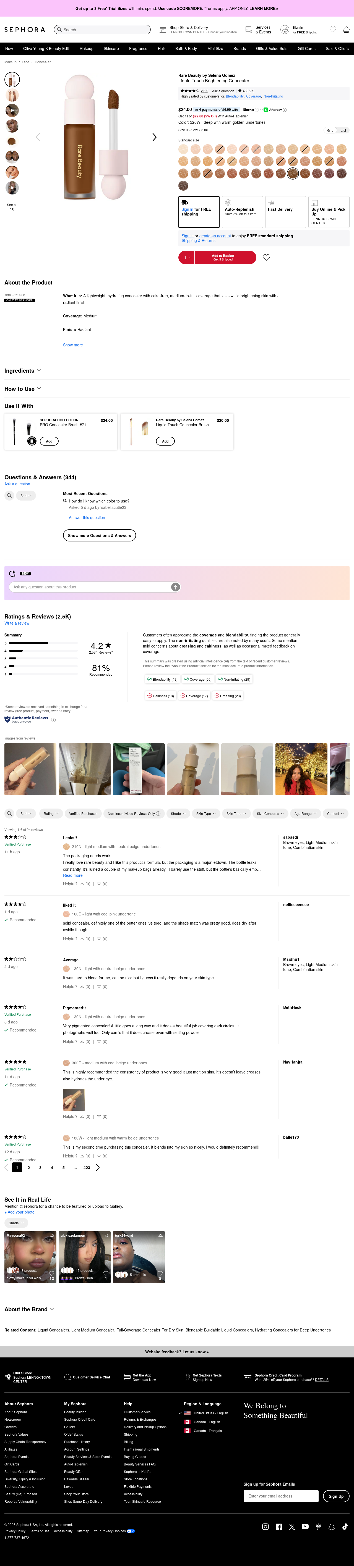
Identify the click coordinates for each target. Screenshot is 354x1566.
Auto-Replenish (76, 1464)
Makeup (86, 48)
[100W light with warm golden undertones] (183, 149)
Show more (73, 345)
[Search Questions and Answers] (9, 496)
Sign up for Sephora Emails (269, 1484)
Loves (68, 1486)
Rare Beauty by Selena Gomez (206, 75)
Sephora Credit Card (79, 1419)
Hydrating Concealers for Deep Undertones (293, 1330)
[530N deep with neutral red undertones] (305, 173)
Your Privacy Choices (110, 1530)
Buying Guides (135, 1456)
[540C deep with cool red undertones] (317, 173)
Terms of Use (40, 1530)
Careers (10, 1426)
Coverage (253, 96)
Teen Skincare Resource (142, 1501)
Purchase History (77, 1441)
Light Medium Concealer (92, 1330)
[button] (257, 110)
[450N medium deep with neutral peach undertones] (232, 173)
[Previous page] (6, 1167)
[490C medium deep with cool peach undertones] (268, 173)
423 (87, 1167)
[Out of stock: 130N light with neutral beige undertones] (220, 149)
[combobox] (102, 29)
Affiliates (10, 1449)
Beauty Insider (75, 1411)
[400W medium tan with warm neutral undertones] (183, 173)
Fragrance (138, 48)
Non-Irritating (273, 96)
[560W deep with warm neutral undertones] (341, 173)
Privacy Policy (14, 1530)
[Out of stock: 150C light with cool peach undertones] (244, 149)
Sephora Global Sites (20, 1471)
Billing (128, 1441)
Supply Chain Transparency (25, 1441)
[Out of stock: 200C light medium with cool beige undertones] (305, 149)
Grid (330, 130)
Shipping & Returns (198, 240)
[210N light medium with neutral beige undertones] (317, 149)
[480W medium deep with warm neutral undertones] (256, 173)
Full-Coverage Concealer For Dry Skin (149, 1330)
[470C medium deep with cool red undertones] (244, 173)
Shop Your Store (76, 1493)
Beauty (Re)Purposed (20, 1493)
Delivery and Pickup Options (145, 1426)
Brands (239, 48)
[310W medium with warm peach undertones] (268, 161)
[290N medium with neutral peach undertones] (244, 161)
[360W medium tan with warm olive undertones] (317, 161)
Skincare (111, 48)
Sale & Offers (337, 48)
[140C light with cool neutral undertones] (232, 149)
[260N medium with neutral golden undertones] (208, 161)
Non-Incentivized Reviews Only (131, 813)
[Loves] (333, 29)
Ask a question (223, 90)
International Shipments (142, 1449)
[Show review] (30, 769)
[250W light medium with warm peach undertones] (195, 161)
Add (49, 441)
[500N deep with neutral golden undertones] (281, 173)
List (343, 130)
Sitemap (83, 1530)
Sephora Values (16, 1434)
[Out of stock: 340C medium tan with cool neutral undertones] (293, 161)
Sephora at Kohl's (137, 1471)
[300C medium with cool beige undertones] (256, 161)
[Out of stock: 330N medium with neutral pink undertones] (281, 161)
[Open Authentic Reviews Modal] (53, 719)
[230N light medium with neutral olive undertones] (341, 149)
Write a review (16, 623)
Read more (73, 875)
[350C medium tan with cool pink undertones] (305, 161)
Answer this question (87, 517)
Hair (161, 48)
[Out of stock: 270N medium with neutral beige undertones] (220, 161)
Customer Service (137, 1411)
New (9, 48)
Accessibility (133, 1493)
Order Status (73, 1434)
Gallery (69, 1426)
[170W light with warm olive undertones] (268, 149)
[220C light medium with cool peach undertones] (329, 149)
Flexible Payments (138, 1486)
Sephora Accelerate (19, 1486)
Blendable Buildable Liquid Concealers (219, 1330)
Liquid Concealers (53, 1330)
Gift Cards (307, 48)
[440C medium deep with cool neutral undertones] (220, 173)
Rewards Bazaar (76, 1478)
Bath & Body (186, 48)
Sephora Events (16, 1456)
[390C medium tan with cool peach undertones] (341, 161)
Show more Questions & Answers (99, 535)
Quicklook (23, 441)
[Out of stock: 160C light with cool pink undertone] (256, 149)
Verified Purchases (83, 813)
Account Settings (76, 1449)
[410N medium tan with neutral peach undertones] (195, 173)
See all (12, 207)
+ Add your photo (19, 1212)
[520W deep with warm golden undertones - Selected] (293, 173)
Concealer (43, 61)
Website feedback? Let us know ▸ (177, 1351)
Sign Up (336, 1496)
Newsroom (12, 1419)
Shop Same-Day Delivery (83, 1501)
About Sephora (15, 1411)
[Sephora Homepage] (25, 29)
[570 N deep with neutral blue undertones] (183, 186)
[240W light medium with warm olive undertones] (183, 161)
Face (25, 61)
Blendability (235, 96)
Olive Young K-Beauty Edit (46, 48)
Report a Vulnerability (20, 1501)
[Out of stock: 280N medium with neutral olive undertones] (232, 161)
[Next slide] (154, 137)
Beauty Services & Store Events (87, 1456)
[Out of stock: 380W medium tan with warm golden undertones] (329, 161)
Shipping (130, 1434)
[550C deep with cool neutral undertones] (329, 173)
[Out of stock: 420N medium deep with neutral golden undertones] (208, 173)
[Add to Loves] (266, 257)
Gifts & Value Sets (271, 48)
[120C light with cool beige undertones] (208, 149)
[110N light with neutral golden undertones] (195, 149)
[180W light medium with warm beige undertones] (281, 149)
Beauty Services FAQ (139, 1464)
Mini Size (215, 48)
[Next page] (98, 1167)
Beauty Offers (74, 1471)
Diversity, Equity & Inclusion (25, 1478)
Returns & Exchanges (140, 1419)
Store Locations (135, 1478)
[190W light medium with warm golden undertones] (293, 149)
